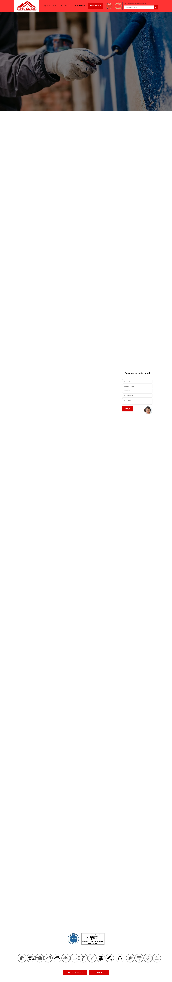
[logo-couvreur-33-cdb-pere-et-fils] (26, 6)
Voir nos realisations (75, 973)
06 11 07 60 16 (65, 6)
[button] (13, 491)
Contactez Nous (99, 973)
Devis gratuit (95, 6)
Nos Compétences (80, 6)
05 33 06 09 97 (51, 6)
